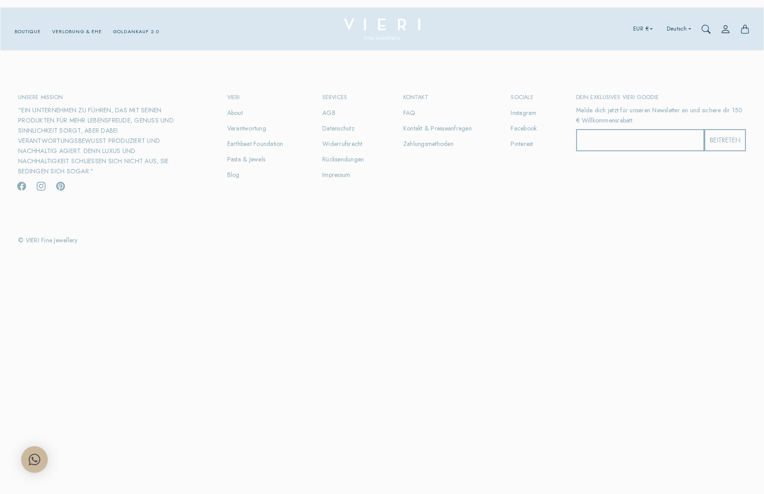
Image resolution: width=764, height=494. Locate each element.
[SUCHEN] (706, 29)
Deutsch (677, 29)
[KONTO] (725, 29)
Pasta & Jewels (246, 159)
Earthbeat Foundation (255, 143)
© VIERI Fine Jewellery (48, 240)
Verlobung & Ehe (77, 31)
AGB (329, 112)
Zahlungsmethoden (428, 143)
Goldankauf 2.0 (136, 31)
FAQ (409, 112)
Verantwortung (246, 128)
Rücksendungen (343, 159)
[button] (21, 186)
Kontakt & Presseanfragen (437, 128)
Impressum (336, 174)
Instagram (523, 112)
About (235, 112)
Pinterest (522, 143)
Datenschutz (338, 128)
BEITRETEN (725, 140)
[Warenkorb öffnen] (745, 29)
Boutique (28, 31)
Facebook (524, 128)
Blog (233, 174)
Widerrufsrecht (342, 143)
